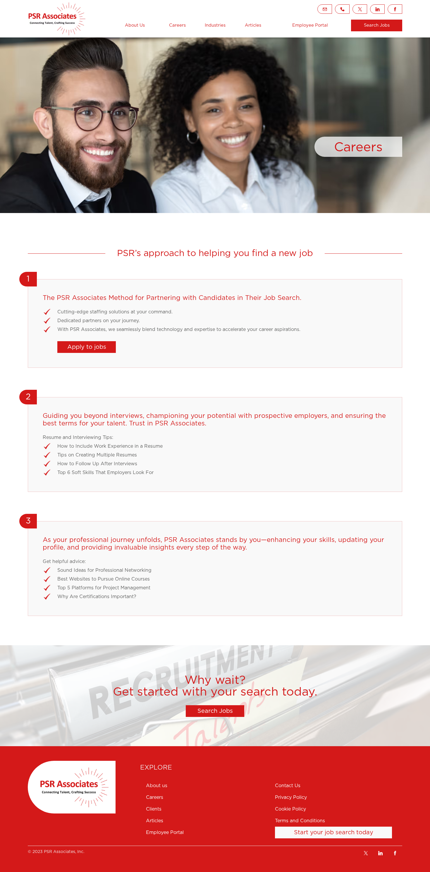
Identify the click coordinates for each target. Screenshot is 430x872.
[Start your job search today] (333, 832)
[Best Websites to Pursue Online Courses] (219, 579)
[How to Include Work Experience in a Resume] (219, 446)
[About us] (206, 786)
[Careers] (177, 25)
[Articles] (253, 25)
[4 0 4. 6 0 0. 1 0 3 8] (342, 9)
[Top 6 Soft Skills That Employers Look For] (219, 472)
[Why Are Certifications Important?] (219, 596)
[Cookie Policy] (338, 809)
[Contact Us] (338, 786)
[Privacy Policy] (338, 797)
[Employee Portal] (206, 832)
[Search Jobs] (376, 25)
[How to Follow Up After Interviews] (219, 463)
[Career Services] (57, 18)
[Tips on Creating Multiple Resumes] (219, 455)
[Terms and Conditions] (338, 821)
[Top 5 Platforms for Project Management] (219, 587)
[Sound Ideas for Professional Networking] (219, 570)
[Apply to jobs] (86, 347)
